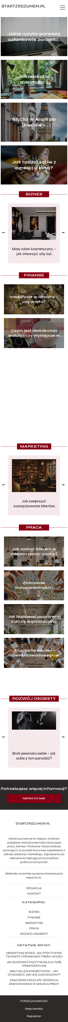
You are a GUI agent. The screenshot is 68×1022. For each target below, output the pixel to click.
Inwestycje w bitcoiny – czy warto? (34, 299)
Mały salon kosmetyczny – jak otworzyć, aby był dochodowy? (34, 251)
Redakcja (34, 888)
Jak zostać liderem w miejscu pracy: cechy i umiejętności (34, 551)
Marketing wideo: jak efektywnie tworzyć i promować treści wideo (34, 954)
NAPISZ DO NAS (34, 798)
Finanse (34, 275)
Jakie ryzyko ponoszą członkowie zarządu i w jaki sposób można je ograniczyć (33, 36)
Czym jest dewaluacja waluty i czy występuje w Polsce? (34, 333)
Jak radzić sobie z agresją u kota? (34, 165)
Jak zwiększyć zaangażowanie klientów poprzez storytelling (34, 504)
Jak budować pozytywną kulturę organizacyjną (34, 619)
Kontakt (34, 893)
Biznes (34, 194)
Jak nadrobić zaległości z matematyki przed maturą (34, 79)
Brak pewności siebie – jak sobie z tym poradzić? (34, 756)
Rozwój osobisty (34, 698)
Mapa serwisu (34, 1008)
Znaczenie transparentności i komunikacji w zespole (34, 585)
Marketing (34, 446)
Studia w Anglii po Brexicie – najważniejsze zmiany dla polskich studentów (34, 122)
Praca (34, 527)
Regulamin (34, 1016)
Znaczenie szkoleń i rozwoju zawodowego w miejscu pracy (33, 653)
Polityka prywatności (34, 1001)
